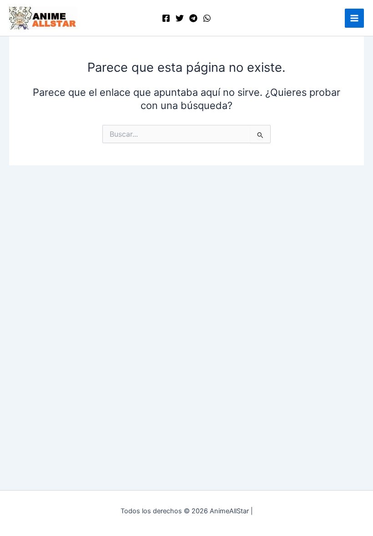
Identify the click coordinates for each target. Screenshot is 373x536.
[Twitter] (180, 18)
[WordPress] (207, 18)
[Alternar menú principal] (354, 18)
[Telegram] (193, 18)
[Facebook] (166, 18)
